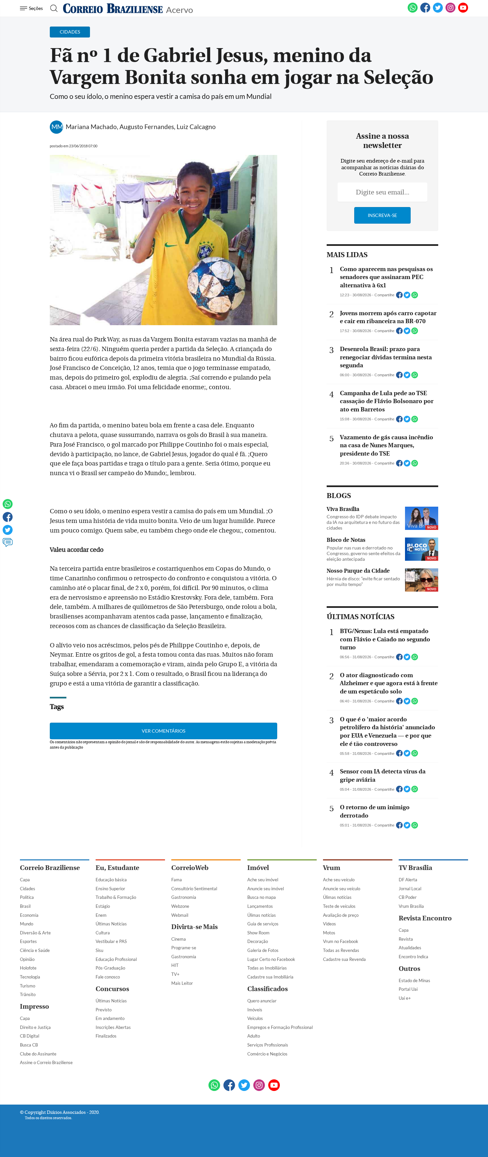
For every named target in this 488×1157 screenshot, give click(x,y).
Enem (101, 915)
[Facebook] (425, 11)
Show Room (258, 932)
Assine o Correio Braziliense (46, 1062)
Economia (29, 915)
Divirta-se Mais (194, 927)
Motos (329, 932)
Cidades (27, 888)
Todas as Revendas (341, 950)
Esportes (28, 941)
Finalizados (106, 1036)
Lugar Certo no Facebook (271, 959)
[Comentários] (8, 545)
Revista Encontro (425, 918)
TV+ (175, 974)
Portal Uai (408, 989)
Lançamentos (260, 906)
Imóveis (254, 1009)
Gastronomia (183, 897)
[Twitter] (8, 533)
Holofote (28, 968)
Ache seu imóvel (262, 879)
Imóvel (258, 868)
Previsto (104, 1009)
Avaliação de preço (341, 915)
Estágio (103, 906)
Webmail (179, 915)
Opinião (27, 959)
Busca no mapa (261, 897)
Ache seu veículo (339, 879)
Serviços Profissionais (267, 1045)
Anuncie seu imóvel (265, 888)
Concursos (112, 989)
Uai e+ (405, 998)
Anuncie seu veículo (341, 888)
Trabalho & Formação (116, 897)
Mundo (26, 923)
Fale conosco (108, 976)
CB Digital (29, 1036)
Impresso (34, 1006)
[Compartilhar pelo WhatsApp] (414, 297)
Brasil (25, 906)
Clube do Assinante (38, 1053)
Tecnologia (30, 976)
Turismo (27, 985)
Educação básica (111, 879)
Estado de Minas (414, 980)
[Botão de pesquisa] (51, 8)
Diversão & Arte (35, 932)
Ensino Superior (110, 888)
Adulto (253, 1036)
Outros (409, 969)
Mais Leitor (182, 983)
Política (27, 897)
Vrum (331, 868)
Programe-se (183, 947)
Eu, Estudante (117, 868)
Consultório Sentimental (194, 888)
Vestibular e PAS (111, 941)
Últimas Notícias (111, 923)
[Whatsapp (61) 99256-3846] (413, 11)
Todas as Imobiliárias (267, 968)
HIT (175, 965)
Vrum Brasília (411, 906)
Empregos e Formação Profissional (280, 1027)
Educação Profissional (116, 959)
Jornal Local (410, 888)
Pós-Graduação (110, 968)
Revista (406, 939)
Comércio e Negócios (267, 1053)
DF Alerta (408, 879)
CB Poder (408, 897)
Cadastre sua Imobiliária (270, 976)
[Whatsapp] (8, 507)
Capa (25, 879)
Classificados (267, 989)
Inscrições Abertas (113, 1027)
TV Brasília (415, 868)
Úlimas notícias (261, 915)
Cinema (178, 939)
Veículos (255, 1018)
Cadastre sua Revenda (344, 959)
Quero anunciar (262, 1000)
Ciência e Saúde (35, 950)
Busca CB (29, 1045)
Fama (176, 879)
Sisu (99, 950)
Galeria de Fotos (263, 950)
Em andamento (110, 1018)
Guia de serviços (263, 923)
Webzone (180, 906)
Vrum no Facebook (340, 941)
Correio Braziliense (50, 868)
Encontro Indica (413, 956)
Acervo (179, 9)
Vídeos (329, 923)
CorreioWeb (189, 868)
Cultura (103, 932)
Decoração (257, 941)
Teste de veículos (339, 906)
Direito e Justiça (35, 1027)
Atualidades (410, 947)
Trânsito (28, 994)
